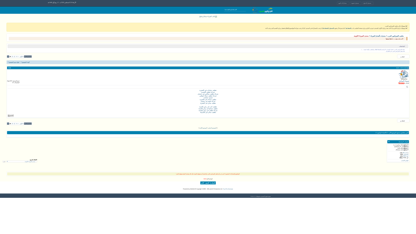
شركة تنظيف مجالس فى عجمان (208, 94)
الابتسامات (405, 154)
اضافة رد (402, 56)
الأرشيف (207, 183)
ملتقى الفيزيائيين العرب (396, 36)
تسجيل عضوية (355, 3)
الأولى (22, 56)
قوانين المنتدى (404, 160)
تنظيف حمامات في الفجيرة (208, 90)
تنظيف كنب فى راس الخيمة (208, 107)
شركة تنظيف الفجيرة (208, 92)
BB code (405, 152)
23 (12, 56)
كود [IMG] (405, 156)
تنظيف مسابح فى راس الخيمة (208, 108)
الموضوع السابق (212, 128)
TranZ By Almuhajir (228, 189)
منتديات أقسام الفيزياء (378, 36)
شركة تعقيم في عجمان (208, 101)
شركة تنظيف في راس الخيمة (208, 110)
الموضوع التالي (203, 128)
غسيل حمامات (208, 97)
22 (14, 56)
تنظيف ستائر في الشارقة (208, 112)
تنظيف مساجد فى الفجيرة (208, 99)
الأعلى (202, 183)
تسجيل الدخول (367, 3)
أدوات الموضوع (26, 62)
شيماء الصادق (404, 81)
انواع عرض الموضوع (14, 62)
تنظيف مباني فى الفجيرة (208, 103)
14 (16, 56)
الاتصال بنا (212, 183)
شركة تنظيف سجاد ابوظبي (208, 96)
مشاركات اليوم (342, 3)
